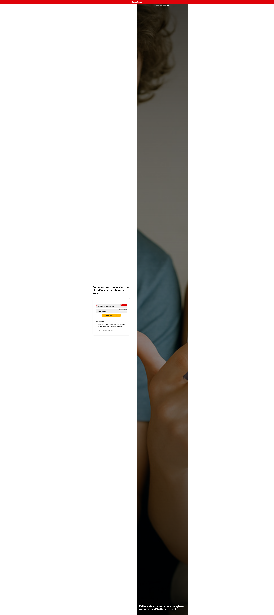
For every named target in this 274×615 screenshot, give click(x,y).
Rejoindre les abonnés (111, 315)
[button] (157, 5)
